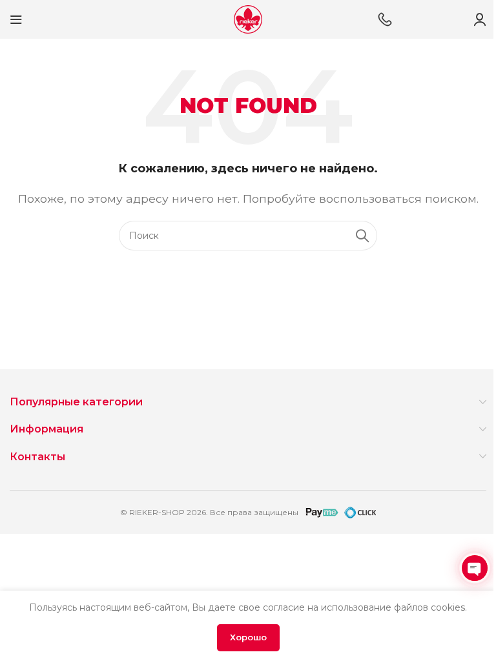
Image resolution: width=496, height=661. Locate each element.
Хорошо (248, 637)
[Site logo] (248, 18)
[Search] (362, 235)
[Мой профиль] (480, 19)
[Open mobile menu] (16, 19)
